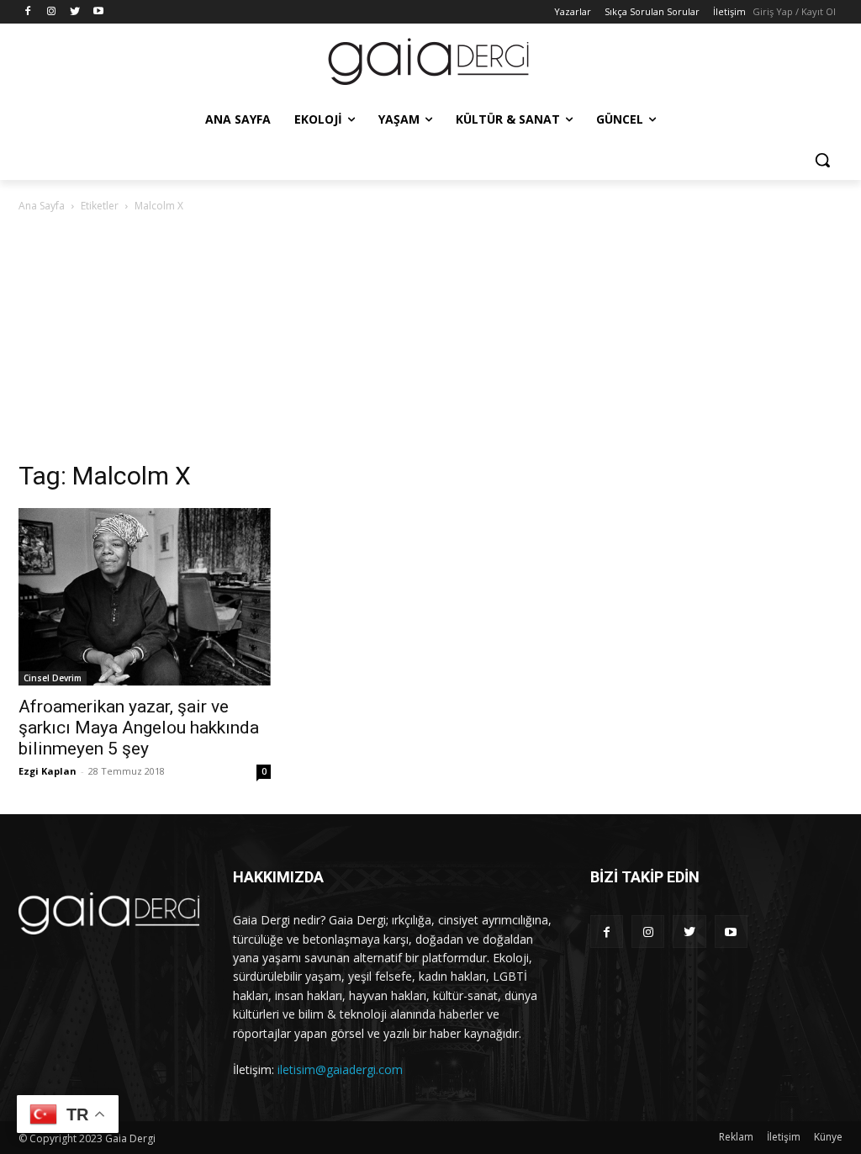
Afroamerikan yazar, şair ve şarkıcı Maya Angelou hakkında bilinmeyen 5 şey (138, 727)
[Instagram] (51, 12)
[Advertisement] (430, 341)
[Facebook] (28, 12)
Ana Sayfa (41, 206)
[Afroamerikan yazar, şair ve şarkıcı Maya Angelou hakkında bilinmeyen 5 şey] (144, 597)
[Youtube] (98, 12)
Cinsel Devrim (53, 678)
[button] (822, 160)
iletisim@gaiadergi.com (340, 1069)
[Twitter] (75, 12)
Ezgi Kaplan (47, 771)
